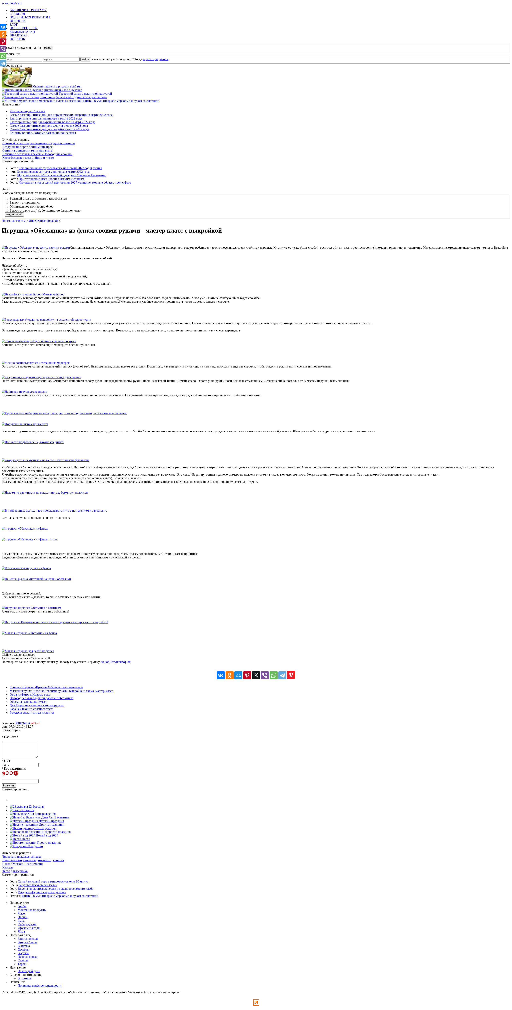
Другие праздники (51, 824)
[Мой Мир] (238, 675)
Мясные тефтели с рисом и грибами (57, 86)
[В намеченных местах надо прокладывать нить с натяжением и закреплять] (54, 510)
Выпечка (24, 946)
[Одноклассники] (230, 675)
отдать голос (14, 214)
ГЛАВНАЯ (17, 13)
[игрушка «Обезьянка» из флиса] (25, 528)
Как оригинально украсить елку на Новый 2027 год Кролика (60, 168)
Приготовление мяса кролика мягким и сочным (51, 179)
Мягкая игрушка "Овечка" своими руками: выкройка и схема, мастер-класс (61, 691)
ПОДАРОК (17, 39)
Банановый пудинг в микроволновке (81, 97)
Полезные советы (14, 220)
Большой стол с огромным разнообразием (38, 198)
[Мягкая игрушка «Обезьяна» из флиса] (29, 633)
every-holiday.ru (12, 3)
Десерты (23, 949)
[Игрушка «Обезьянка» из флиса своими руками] (36, 247)
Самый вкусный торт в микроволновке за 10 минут (53, 881)
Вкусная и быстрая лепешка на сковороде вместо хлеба (55, 888)
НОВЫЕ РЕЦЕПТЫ (24, 28)
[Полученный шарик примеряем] (25, 424)
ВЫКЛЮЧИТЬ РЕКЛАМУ (28, 10)
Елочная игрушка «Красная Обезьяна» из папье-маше (46, 687)
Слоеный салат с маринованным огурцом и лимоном (38, 143)
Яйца (21, 931)
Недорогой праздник (56, 831)
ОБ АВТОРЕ (18, 35)
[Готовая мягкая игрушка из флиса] (26, 568)
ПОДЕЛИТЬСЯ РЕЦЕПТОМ (30, 17)
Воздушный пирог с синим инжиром (27, 147)
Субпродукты (27, 924)
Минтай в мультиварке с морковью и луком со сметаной (120, 100)
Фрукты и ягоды (29, 928)
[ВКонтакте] (221, 675)
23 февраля (36, 806)
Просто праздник (48, 842)
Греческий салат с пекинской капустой (85, 93)
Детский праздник (51, 821)
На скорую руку (46, 828)
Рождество (35, 846)
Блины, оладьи (28, 938)
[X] (256, 675)
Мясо (21, 913)
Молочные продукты (32, 910)
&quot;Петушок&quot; (116, 662)
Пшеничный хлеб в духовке (63, 90)
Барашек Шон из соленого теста (31, 709)
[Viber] (265, 675)
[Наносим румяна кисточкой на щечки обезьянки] (36, 579)
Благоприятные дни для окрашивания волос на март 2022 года (52, 122)
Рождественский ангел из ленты (32, 712)
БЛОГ (14, 24)
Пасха (25, 839)
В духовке (24, 978)
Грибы (22, 906)
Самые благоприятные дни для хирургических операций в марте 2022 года (61, 114)
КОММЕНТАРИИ (22, 31)
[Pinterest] (247, 675)
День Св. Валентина (55, 817)
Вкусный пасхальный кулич (38, 885)
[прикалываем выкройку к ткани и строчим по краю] (39, 341)
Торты (22, 964)
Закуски (23, 953)
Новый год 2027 (46, 835)
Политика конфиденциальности (39, 985)
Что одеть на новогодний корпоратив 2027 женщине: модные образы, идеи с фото (75, 182)
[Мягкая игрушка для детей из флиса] (28, 651)
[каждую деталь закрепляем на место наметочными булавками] (45, 460)
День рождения (45, 813)
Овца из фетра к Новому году (30, 694)
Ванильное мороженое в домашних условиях (33, 860)
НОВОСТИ (18, 21)
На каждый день (29, 971)
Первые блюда (27, 956)
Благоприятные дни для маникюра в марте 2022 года (46, 118)
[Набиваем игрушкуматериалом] (24, 391)
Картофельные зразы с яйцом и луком (28, 157)
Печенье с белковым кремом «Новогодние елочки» (37, 154)
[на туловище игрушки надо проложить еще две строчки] (41, 377)
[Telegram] (282, 675)
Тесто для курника (15, 871)
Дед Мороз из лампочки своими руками (37, 705)
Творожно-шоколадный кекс (21, 856)
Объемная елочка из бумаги (28, 701)
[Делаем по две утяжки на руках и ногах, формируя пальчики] (45, 492)
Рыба (21, 920)
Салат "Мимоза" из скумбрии (22, 863)
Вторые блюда (27, 942)
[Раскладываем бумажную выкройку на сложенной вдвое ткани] (46, 319)
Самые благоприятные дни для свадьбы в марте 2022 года (49, 129)
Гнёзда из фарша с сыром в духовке (42, 892)
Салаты (23, 960)
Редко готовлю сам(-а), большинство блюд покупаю (45, 210)
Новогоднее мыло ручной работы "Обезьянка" (41, 698)
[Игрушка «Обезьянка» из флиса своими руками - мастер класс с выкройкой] (55, 622)
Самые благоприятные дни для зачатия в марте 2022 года (49, 125)
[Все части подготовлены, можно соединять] (33, 442)
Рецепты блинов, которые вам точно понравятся (43, 133)
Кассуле (7, 867)
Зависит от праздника (24, 202)
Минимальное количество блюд (31, 206)
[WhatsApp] (274, 675)
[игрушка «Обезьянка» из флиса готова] (29, 539)
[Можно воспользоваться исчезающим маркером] (36, 362)
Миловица (22, 723)
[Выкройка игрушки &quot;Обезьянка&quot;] (33, 294)
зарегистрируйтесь (155, 59)
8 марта (28, 810)
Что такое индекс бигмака (27, 111)
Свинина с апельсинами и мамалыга (27, 150)
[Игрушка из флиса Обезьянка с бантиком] (31, 607)
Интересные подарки (43, 220)
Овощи (22, 917)
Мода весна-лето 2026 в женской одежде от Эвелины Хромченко (61, 175)
